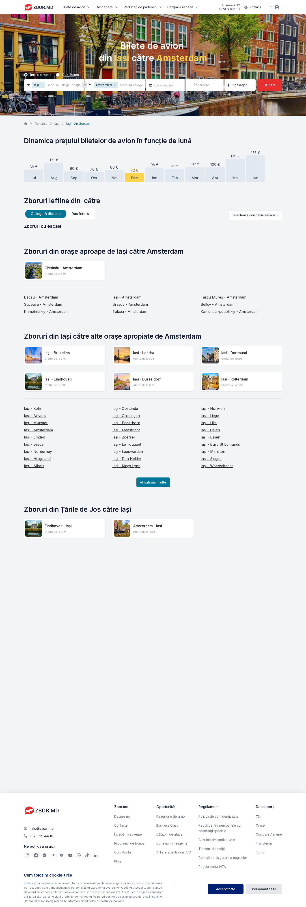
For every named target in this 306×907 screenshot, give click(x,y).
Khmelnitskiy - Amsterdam (46, 311)
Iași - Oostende (125, 408)
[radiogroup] (153, 75)
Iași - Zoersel (123, 437)
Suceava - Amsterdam (43, 304)
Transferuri (264, 843)
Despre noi (122, 816)
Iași (56, 123)
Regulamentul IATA (212, 866)
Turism (260, 852)
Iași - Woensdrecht (217, 466)
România (41, 123)
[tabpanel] (153, 226)
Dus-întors (70, 74)
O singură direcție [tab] (46, 213)
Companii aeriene (180, 7)
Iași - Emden (34, 437)
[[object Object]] (27, 855)
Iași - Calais (210, 430)
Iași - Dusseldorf (147, 379)
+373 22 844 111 (229, 7)
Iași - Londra (143, 352)
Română (255, 7)
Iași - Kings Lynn (126, 466)
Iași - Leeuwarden (127, 451)
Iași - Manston (213, 451)
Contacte (121, 825)
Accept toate (225, 889)
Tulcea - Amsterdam (129, 311)
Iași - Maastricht (126, 430)
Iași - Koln (32, 408)
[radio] (26, 75)
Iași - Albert (34, 466)
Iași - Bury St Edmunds (220, 444)
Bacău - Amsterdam (41, 297)
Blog (117, 861)
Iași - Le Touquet (126, 444)
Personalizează (264, 889)
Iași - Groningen (126, 415)
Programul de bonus (129, 843)
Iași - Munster (36, 423)
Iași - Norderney (38, 451)
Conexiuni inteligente (171, 843)
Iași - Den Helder (126, 458)
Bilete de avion (74, 7)
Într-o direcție (41, 74)
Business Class (167, 825)
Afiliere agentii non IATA (173, 852)
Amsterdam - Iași (147, 526)
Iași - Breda (33, 444)
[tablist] (59, 213)
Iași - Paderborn (126, 423)
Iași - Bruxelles (57, 352)
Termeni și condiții (211, 849)
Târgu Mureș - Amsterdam (223, 297)
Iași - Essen (210, 437)
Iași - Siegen (211, 458)
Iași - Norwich (213, 408)
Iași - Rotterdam (234, 379)
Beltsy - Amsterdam (217, 304)
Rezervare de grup (170, 816)
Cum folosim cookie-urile (216, 840)
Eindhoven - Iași (58, 526)
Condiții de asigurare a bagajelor (222, 858)
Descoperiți (104, 7)
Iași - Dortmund (234, 352)
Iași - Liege (210, 415)
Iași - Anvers (35, 415)
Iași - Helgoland (37, 458)
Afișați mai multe (153, 482)
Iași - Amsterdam (126, 297)
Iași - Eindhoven (58, 379)
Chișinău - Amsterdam (63, 268)
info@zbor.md (42, 828)
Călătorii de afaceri (170, 834)
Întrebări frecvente (128, 834)
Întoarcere (201, 85)
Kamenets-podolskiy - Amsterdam (230, 311)
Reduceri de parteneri (140, 7)
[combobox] (255, 215)
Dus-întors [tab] (80, 213)
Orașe (260, 825)
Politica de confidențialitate (218, 816)
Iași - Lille (209, 423)
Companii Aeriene (269, 834)
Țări (258, 816)
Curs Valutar (123, 852)
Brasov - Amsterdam (130, 304)
